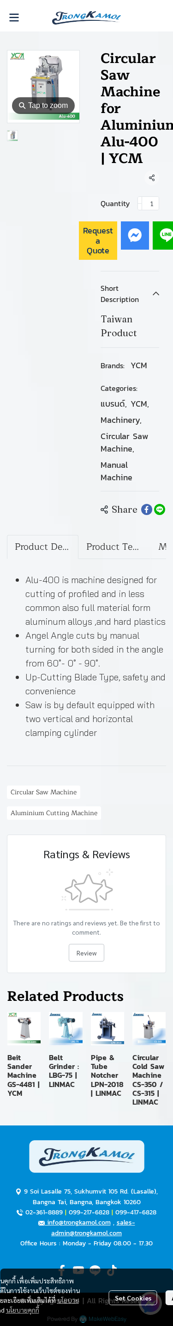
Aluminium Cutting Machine (54, 813)
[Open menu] (14, 17)
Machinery (121, 420)
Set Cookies (133, 1298)
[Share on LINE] (159, 509)
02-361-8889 (44, 1212)
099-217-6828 (89, 1212)
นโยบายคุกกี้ (22, 1310)
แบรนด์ (114, 403)
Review (86, 953)
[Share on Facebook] (146, 509)
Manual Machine (116, 471)
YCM (139, 365)
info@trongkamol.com (78, 1222)
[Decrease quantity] (140, 203)
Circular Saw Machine (124, 442)
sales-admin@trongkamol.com (93, 1228)
